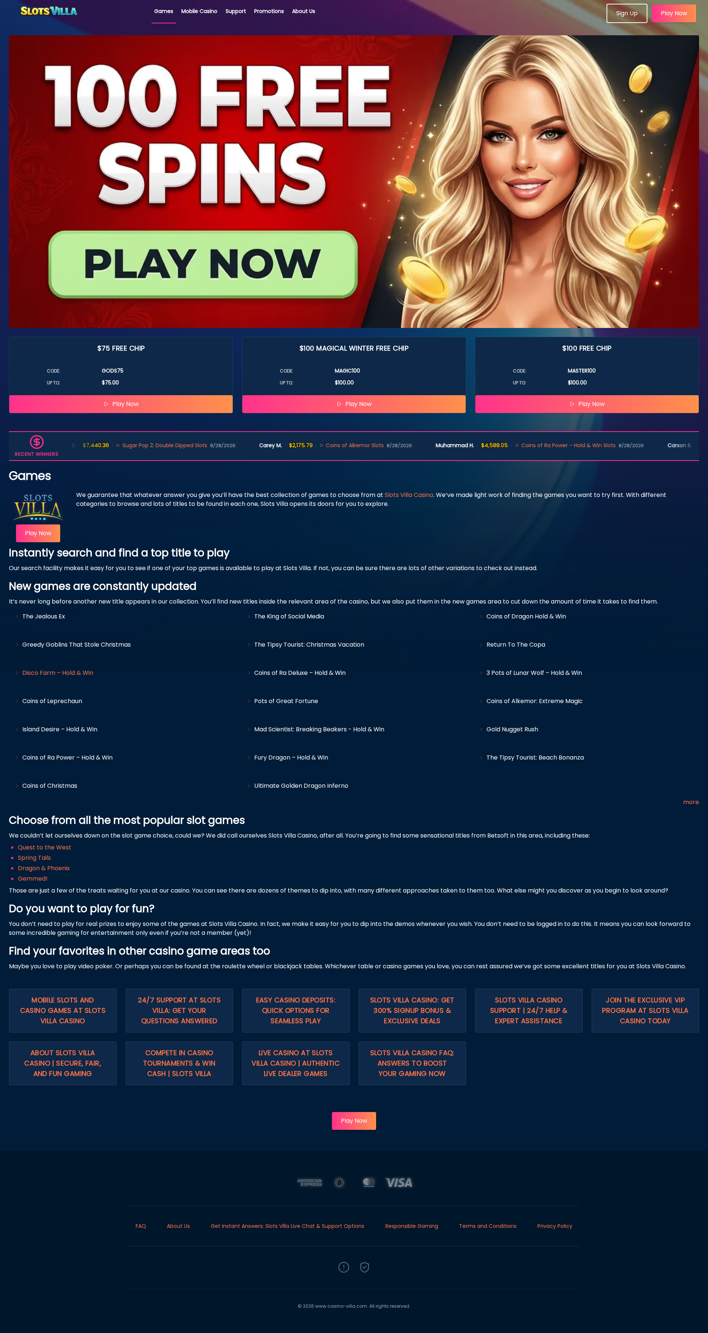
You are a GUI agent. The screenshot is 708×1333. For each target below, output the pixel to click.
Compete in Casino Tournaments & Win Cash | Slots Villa (179, 1063)
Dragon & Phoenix (44, 868)
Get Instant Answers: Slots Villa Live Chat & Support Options (287, 1226)
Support (236, 11)
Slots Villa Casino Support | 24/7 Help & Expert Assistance (528, 1010)
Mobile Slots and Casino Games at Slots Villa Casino (63, 1010)
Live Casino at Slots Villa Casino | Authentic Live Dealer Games (296, 1063)
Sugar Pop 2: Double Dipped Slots (123, 445)
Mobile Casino (199, 11)
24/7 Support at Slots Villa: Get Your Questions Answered (179, 1010)
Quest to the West (44, 847)
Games (163, 11)
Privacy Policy (554, 1226)
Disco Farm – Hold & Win (57, 673)
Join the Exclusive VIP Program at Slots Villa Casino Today (645, 1010)
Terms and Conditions (488, 1226)
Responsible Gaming (411, 1226)
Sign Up (627, 13)
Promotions (269, 11)
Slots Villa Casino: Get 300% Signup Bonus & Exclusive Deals (412, 1010)
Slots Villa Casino (409, 495)
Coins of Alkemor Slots (313, 445)
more (691, 802)
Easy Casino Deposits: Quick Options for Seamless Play (296, 1010)
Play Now (674, 13)
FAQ (141, 1226)
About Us (303, 11)
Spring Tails (34, 858)
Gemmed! (33, 878)
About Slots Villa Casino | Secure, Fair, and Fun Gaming (62, 1063)
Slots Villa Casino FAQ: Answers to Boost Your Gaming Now (412, 1063)
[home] (77, 20)
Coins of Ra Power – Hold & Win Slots (526, 445)
